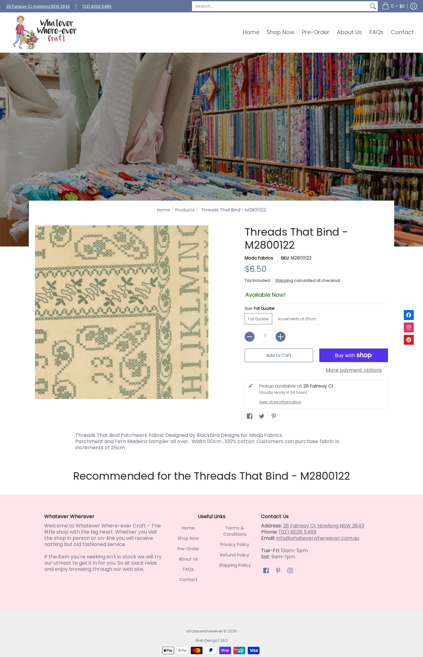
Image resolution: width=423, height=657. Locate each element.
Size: (260, 308)
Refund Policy (234, 555)
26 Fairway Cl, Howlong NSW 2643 (38, 6)
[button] (393, 6)
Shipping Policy (235, 565)
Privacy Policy (234, 544)
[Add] (281, 337)
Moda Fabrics (259, 258)
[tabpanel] (211, 440)
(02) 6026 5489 (96, 6)
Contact (188, 579)
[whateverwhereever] (45, 32)
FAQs (188, 569)
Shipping (284, 280)
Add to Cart (278, 355)
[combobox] (280, 6)
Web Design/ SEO (211, 640)
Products (184, 210)
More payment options (354, 370)
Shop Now (188, 538)
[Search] (373, 6)
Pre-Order (188, 549)
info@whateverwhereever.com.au (317, 538)
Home (163, 210)
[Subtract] (250, 337)
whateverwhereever (204, 631)
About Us (188, 559)
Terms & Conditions (234, 531)
